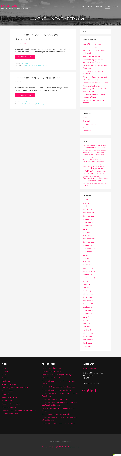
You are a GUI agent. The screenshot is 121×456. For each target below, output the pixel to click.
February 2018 (88, 333)
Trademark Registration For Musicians (56, 390)
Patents (85, 127)
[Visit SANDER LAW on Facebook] (95, 391)
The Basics (90, 174)
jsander (25, 43)
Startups (84, 173)
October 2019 (88, 274)
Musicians (85, 166)
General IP (86, 121)
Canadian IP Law (87, 150)
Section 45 (105, 171)
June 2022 (86, 232)
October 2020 (88, 245)
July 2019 (86, 281)
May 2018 (86, 323)
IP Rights (93, 161)
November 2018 (89, 304)
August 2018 (87, 314)
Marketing (89, 163)
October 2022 (88, 219)
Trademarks (24, 63)
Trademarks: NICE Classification (37, 78)
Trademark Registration (11, 404)
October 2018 (88, 307)
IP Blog (107, 6)
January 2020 (87, 265)
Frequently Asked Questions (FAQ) (15, 388)
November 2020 (89, 242)
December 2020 (89, 239)
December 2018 (89, 301)
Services (98, 6)
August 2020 (87, 252)
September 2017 (89, 346)
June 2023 (86, 203)
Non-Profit (90, 166)
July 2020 (86, 255)
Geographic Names (95, 157)
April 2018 (86, 327)
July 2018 (86, 317)
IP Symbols (98, 161)
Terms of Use (7, 394)
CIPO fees (102, 152)
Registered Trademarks (28, 65)
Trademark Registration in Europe (95, 83)
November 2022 (89, 216)
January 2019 (87, 297)
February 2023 (88, 209)
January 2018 (87, 336)
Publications (6, 381)
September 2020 (89, 248)
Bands (84, 147)
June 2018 (86, 320)
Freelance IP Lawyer (9, 397)
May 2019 (86, 284)
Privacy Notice (7, 391)
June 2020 (86, 258)
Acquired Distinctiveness (88, 145)
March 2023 (87, 206)
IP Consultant (7, 401)
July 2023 (86, 200)
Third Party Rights (99, 173)
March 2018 (87, 330)
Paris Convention (97, 166)
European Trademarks (88, 154)
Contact (116, 6)
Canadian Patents (96, 150)
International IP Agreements (93, 47)
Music (102, 163)
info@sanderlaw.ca (89, 369)
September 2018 (89, 310)
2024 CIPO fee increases (92, 44)
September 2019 (89, 278)
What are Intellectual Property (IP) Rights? (58, 375)
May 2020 (86, 261)
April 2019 (86, 288)
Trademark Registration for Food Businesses (59, 387)
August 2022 (87, 226)
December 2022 (88, 213)
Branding (89, 148)
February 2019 (88, 294)
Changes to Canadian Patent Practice (56, 414)
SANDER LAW (9, 5)
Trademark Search (95, 181)
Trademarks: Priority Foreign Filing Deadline (58, 423)
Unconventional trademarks (98, 183)
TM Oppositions (95, 176)
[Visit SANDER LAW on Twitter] (87, 391)
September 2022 (89, 222)
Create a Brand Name (10, 414)
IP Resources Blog (9, 384)
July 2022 (86, 229)
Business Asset (98, 147)
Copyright (86, 118)
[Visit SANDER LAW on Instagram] (83, 391)
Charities (98, 152)
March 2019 (87, 291)
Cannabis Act (92, 152)
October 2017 (88, 343)
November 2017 (89, 340)
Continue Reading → (25, 56)
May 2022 (86, 235)
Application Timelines (100, 145)
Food (89, 157)
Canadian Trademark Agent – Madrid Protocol (19, 410)
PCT (89, 168)
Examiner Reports (99, 154)
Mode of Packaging (96, 163)
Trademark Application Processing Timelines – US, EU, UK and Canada (94, 88)
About (90, 6)
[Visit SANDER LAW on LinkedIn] (92, 391)
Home (82, 6)
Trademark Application (42, 65)
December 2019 (89, 268)
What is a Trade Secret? (92, 56)
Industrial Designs (89, 124)
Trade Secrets (88, 183)
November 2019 (89, 271)
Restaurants (99, 171)
